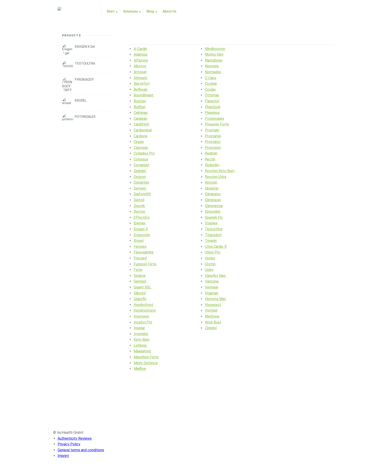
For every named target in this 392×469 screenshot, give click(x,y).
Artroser (140, 72)
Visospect (213, 305)
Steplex (211, 223)
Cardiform (141, 124)
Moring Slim (214, 54)
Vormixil (211, 310)
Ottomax (212, 95)
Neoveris (212, 66)
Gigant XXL (142, 287)
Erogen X (141, 229)
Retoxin (211, 182)
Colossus (141, 159)
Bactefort (142, 83)
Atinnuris (140, 78)
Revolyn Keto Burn (219, 171)
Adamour (141, 54)
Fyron (138, 270)
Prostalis (212, 130)
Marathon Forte (146, 357)
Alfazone (141, 60)
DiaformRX (142, 194)
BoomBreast (144, 95)
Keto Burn (141, 339)
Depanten (141, 182)
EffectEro (142, 217)
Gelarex (140, 275)
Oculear (211, 83)
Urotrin (210, 264)
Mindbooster (215, 49)
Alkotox (140, 66)
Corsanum (141, 165)
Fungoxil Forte (145, 264)
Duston (139, 211)
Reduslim (212, 165)
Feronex (140, 246)
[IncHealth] (77, 11)
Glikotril (140, 293)
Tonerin (211, 240)
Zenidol (211, 328)
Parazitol (212, 101)
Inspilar (139, 328)
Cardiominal (143, 130)
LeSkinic (140, 345)
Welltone (212, 316)
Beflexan (140, 89)
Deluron (140, 177)
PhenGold (212, 107)
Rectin (210, 159)
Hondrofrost (143, 305)
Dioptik (139, 206)
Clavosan (141, 147)
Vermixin (211, 287)
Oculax (210, 89)
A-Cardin (140, 49)
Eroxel (139, 240)
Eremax (139, 223)
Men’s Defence (146, 363)
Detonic (140, 188)
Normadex (213, 72)
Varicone (212, 281)
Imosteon (141, 316)
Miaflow (140, 368)
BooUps (140, 101)
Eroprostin (142, 235)
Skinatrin (211, 188)
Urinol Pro (212, 252)
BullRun (139, 107)
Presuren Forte (217, 124)
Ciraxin (139, 142)
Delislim (140, 171)
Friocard (140, 258)
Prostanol (212, 142)
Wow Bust (213, 322)
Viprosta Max (215, 299)
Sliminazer (213, 200)
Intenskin (141, 334)
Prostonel (213, 147)
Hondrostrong (145, 310)
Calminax (141, 112)
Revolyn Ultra (215, 177)
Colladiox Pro (144, 153)
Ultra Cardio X (216, 246)
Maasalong (142, 351)
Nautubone (213, 60)
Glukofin (140, 299)
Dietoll (139, 200)
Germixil (140, 281)
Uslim (209, 270)
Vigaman (211, 293)
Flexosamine (144, 252)
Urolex (210, 258)
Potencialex (214, 118)
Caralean (140, 118)
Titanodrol (213, 235)
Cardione (140, 136)
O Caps (210, 78)
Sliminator (213, 194)
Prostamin (213, 136)
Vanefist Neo (215, 275)
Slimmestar (214, 206)
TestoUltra (213, 229)
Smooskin (212, 211)
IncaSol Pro (143, 322)
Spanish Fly (214, 217)
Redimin (211, 153)
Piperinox (212, 112)
